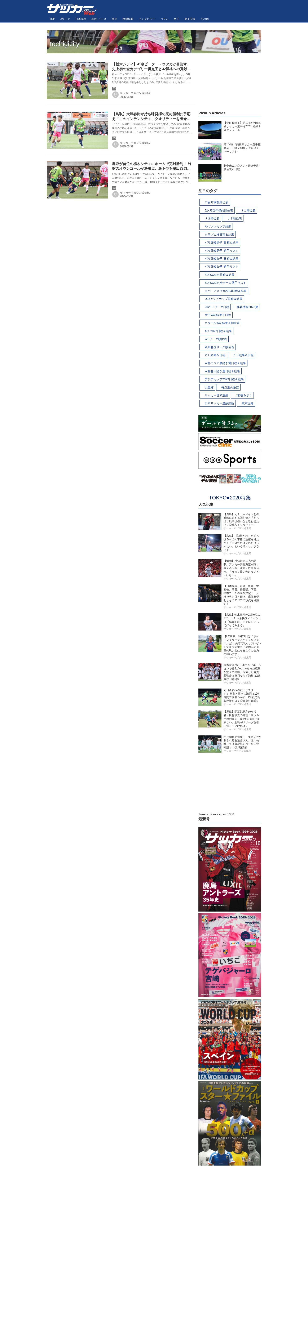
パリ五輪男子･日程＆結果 (221, 242)
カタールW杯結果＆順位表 (222, 323)
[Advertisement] (230, 79)
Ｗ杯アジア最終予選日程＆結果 (225, 363)
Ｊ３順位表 (234, 218)
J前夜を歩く (244, 395)
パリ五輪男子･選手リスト (221, 250)
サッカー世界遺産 (216, 395)
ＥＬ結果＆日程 (243, 355)
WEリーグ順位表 (216, 339)
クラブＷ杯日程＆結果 (219, 234)
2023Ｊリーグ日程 (217, 307)
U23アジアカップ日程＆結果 (223, 298)
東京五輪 (248, 403)
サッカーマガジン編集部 (135, 93)
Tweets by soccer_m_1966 (216, 814)
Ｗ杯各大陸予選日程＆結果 (222, 371)
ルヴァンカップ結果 (218, 226)
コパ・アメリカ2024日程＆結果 (226, 291)
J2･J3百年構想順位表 (219, 210)
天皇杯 (209, 387)
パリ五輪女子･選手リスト (221, 266)
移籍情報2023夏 (247, 307)
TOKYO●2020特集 (230, 497)
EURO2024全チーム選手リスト (225, 282)
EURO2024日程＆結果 (219, 274)
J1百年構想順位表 (216, 202)
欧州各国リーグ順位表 (219, 347)
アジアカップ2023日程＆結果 (224, 379)
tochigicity (64, 44)
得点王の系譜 (230, 387)
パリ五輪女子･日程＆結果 (221, 258)
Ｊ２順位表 (212, 218)
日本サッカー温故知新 (219, 403)
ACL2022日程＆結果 (218, 331)
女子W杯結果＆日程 (218, 315)
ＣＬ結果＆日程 (215, 355)
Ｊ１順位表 (248, 210)
